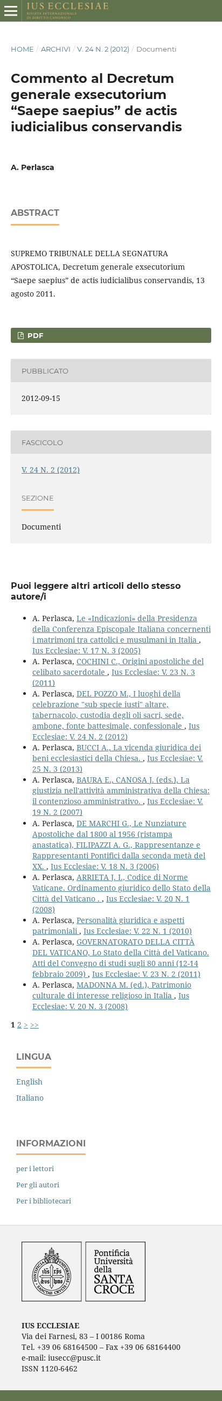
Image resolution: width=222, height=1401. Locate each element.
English (29, 1081)
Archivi (56, 49)
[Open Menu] (11, 11)
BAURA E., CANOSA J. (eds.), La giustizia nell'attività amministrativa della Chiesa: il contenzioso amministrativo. (121, 790)
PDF (34, 335)
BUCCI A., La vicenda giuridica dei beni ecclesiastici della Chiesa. (116, 752)
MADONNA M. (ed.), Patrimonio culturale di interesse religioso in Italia (111, 990)
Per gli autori (37, 1184)
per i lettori (35, 1168)
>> (34, 1024)
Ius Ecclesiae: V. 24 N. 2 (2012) (115, 731)
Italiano (30, 1098)
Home (22, 49)
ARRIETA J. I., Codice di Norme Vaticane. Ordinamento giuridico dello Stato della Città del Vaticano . (121, 888)
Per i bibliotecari (43, 1201)
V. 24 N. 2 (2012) (103, 49)
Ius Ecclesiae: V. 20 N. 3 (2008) (110, 1000)
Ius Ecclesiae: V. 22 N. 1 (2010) (138, 931)
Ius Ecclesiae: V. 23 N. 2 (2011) (146, 974)
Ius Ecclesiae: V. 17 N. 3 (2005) (86, 650)
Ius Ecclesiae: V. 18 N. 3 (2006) (105, 866)
